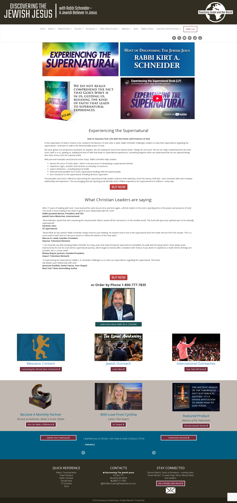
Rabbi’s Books (147, 28)
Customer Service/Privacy (167, 28)
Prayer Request (66, 475)
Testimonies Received (178, 437)
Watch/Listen (64, 28)
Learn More (117, 369)
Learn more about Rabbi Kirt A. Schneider (118, 324)
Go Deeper (118, 424)
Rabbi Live (190, 29)
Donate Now (66, 480)
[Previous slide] (83, 453)
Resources (91, 28)
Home (42, 28)
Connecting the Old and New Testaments (40, 369)
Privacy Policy (139, 500)
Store (135, 28)
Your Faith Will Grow (195, 369)
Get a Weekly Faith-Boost (170, 483)
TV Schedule (66, 483)
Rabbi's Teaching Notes (66, 472)
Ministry (125, 28)
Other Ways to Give (109, 28)
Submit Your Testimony (57, 437)
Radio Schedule (66, 478)
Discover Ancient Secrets (195, 425)
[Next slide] (154, 453)
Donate (78, 28)
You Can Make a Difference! (40, 424)
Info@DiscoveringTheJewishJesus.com (119, 483)
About (51, 28)
